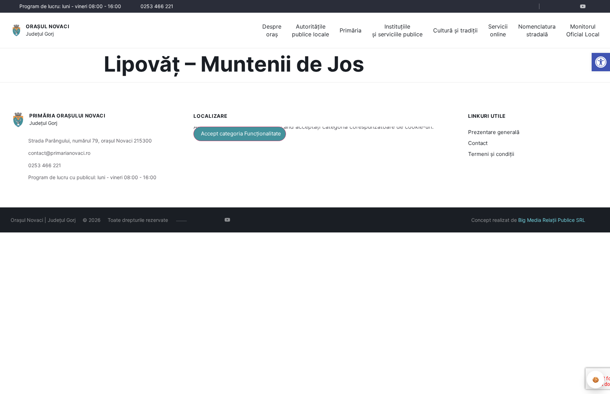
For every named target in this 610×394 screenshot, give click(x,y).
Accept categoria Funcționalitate (241, 133)
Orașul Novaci (47, 26)
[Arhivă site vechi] (595, 6)
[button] (528, 6)
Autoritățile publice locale (310, 30)
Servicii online (498, 30)
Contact (478, 143)
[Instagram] (563, 6)
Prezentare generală (493, 132)
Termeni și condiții (491, 154)
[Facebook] (552, 6)
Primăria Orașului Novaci (67, 116)
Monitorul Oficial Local (582, 30)
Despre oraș (271, 30)
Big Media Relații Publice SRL (551, 220)
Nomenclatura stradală (537, 30)
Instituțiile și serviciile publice (397, 30)
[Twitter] (573, 6)
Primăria (350, 30)
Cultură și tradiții (455, 30)
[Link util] (584, 6)
